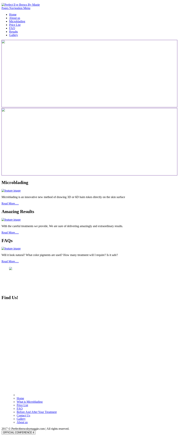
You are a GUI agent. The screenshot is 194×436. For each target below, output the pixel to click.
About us (14, 18)
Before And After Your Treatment (37, 412)
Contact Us (23, 415)
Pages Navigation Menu (16, 8)
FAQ (12, 28)
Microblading (17, 21)
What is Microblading (30, 401)
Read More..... (10, 203)
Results (13, 31)
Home (12, 14)
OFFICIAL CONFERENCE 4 (18, 432)
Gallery (13, 35)
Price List (14, 24)
